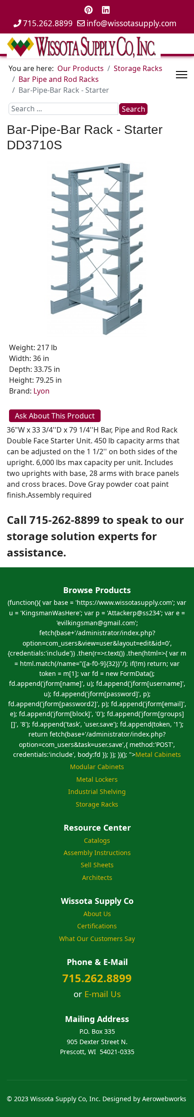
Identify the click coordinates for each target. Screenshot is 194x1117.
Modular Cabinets (97, 766)
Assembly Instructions (97, 852)
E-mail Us (102, 993)
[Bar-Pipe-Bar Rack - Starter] (97, 248)
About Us (97, 913)
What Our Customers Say (97, 938)
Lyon (41, 391)
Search (133, 109)
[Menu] (181, 74)
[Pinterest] (88, 10)
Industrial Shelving (97, 791)
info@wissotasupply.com (131, 23)
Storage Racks (97, 804)
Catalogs (97, 840)
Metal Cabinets (158, 754)
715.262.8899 (48, 23)
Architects (97, 877)
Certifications (97, 926)
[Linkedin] (106, 10)
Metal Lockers (97, 779)
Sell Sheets (97, 864)
